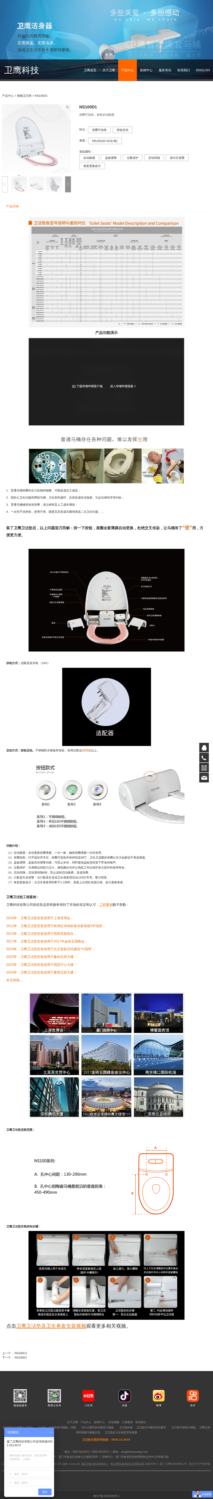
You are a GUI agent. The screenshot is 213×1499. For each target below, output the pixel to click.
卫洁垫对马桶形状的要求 (151, 1437)
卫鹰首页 (90, 80)
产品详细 (12, 216)
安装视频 (113, 1432)
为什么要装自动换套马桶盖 (97, 1437)
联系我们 (183, 80)
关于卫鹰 (109, 80)
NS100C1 (21, 1363)
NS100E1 (21, 1367)
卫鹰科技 (21, 80)
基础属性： (86, 161)
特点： (83, 139)
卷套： (83, 150)
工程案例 (127, 1432)
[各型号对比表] (106, 281)
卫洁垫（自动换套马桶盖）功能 (57, 1437)
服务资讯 (165, 80)
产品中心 (127, 80)
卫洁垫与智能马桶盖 (183, 1437)
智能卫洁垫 (24, 105)
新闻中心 (146, 80)
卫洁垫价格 (126, 1437)
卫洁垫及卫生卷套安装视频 (121, 1442)
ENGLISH (203, 80)
